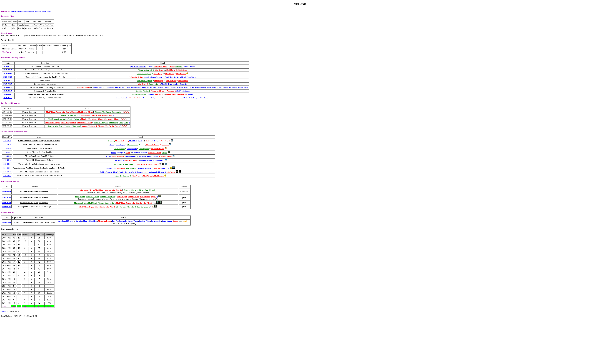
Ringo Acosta (158, 87)
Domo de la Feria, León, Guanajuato (34, 191)
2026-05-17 (7, 98)
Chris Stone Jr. (132, 145)
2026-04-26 (7, 84)
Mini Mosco (170, 70)
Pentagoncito (132, 149)
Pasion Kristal (73, 119)
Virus (128, 153)
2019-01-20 (7, 140)
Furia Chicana (169, 98)
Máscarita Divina (161, 66)
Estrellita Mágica (142, 91)
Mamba (84, 119)
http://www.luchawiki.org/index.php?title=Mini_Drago (31, 11)
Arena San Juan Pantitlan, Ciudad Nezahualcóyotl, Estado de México (39, 168)
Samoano (165, 145)
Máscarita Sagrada (145, 70)
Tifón (128, 87)
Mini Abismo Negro (53, 112)
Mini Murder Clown (87, 115)
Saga (164, 221)
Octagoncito (153, 84)
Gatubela (178, 66)
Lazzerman (109, 87)
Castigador (123, 221)
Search (3, 311)
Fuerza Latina (152, 156)
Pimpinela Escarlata (72, 126)
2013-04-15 (6, 191)
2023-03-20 (7, 164)
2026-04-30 (7, 91)
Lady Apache (144, 149)
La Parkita (118, 164)
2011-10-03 (6, 197)
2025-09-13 (7, 172)
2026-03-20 (7, 77)
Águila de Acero (177, 87)
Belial (148, 141)
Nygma (153, 196)
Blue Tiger (93, 221)
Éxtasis (175, 221)
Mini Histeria (171, 81)
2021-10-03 (7, 156)
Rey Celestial (150, 190)
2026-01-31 (7, 66)
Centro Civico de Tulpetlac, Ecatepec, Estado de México (39, 140)
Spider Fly (165, 168)
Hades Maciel (243, 87)
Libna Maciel (147, 87)
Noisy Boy (156, 168)
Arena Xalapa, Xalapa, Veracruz (39, 148)
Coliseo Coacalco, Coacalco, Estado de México (39, 144)
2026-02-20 (7, 70)
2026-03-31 (7, 80)
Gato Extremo (222, 87)
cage (180, 221)
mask (185, 221)
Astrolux (111, 141)
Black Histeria (170, 77)
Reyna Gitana (200, 87)
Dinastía (98, 112)
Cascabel (79, 221)
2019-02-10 (7, 144)
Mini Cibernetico (118, 156)
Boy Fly (115, 221)
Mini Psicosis (182, 70)
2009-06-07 (6, 206)
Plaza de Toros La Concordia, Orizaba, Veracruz (45, 94)
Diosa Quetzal (119, 149)
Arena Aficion (45, 80)
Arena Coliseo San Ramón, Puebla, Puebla (39, 222)
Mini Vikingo (130, 164)
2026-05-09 (7, 94)
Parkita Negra (153, 164)
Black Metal (155, 141)
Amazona (170, 91)
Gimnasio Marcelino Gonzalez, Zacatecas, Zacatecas (45, 70)
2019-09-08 (6, 222)
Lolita (82, 196)
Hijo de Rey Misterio (138, 66)
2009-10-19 (6, 203)
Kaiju (108, 156)
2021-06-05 (7, 152)
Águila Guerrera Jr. (126, 172)
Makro (85, 221)
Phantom (146, 98)
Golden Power (105, 172)
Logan (169, 221)
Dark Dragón (122, 196)
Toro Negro (120, 145)
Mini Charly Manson (69, 112)
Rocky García (155, 98)
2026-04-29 (7, 87)
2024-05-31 (7, 168)
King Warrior (120, 87)
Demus (172, 66)
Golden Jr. (141, 172)
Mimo (112, 145)
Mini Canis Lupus (183, 91)
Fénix (77, 196)
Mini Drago (159, 70)
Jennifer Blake (133, 196)
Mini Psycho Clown (85, 112)
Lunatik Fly (110, 168)
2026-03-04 (7, 73)
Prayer (164, 153)
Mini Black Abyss (167, 84)
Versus (113, 153)
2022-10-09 (7, 160)
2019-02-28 (7, 148)
